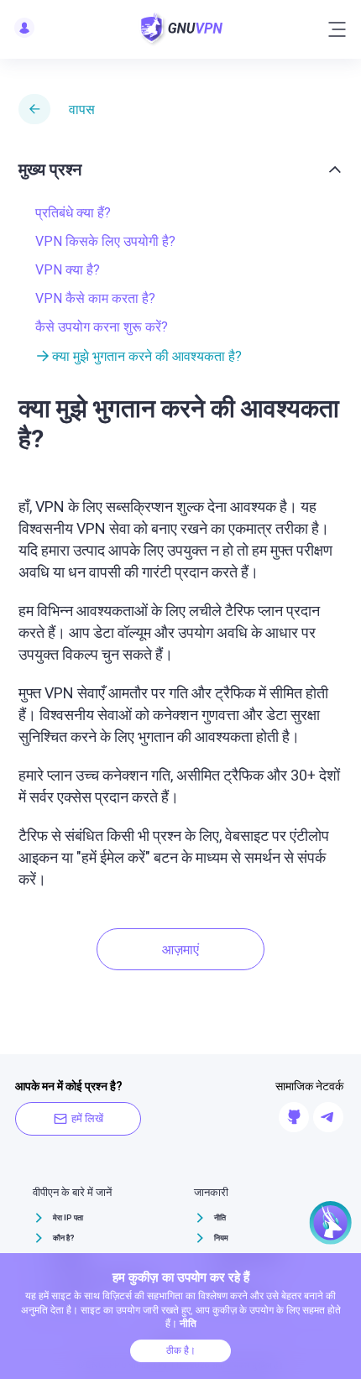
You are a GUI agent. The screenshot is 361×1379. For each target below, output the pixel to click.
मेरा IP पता (68, 1218)
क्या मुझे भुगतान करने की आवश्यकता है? (147, 356)
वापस (82, 110)
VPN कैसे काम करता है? (95, 298)
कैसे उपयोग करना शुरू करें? (101, 327)
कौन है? (64, 1238)
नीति (220, 1218)
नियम (221, 1238)
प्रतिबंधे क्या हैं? (73, 213)
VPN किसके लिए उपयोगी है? (105, 241)
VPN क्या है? (67, 270)
